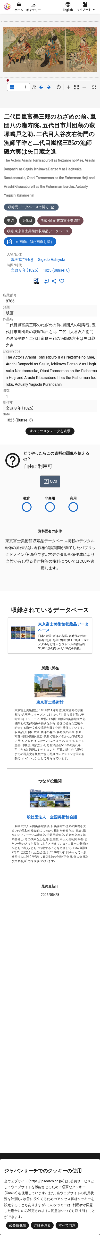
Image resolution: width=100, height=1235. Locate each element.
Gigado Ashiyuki (51, 259)
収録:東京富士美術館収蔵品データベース (38, 231)
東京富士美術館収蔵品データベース (63, 627)
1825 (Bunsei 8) (56, 270)
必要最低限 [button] (17, 1225)
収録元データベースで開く (28, 207)
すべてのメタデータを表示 (50, 431)
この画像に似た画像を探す (33, 242)
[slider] (8, 80)
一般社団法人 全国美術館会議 (50, 817)
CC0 (53, 481)
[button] (86, 6)
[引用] (47, 281)
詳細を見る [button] (42, 1225)
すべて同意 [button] (66, 1225)
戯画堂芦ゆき (22, 259)
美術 (10, 221)
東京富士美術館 (50, 702)
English (68, 10)
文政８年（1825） (25, 270)
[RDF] (37, 281)
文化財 (27, 221)
